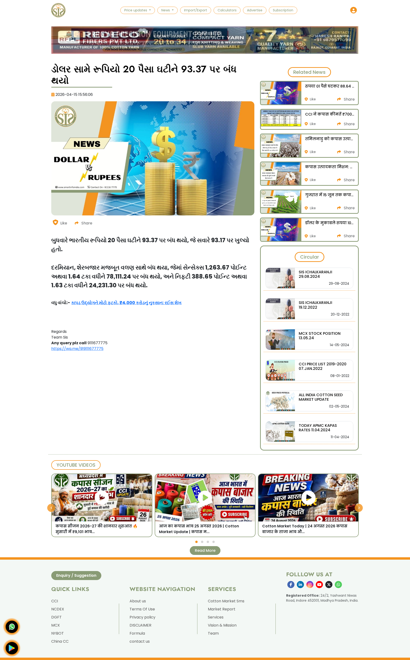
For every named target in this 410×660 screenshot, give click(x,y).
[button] (353, 10)
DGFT (56, 617)
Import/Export (195, 10)
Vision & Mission (222, 625)
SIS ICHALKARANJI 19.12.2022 (315, 305)
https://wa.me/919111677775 (77, 348)
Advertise (254, 10)
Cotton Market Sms (226, 601)
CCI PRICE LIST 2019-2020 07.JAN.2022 (322, 366)
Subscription (283, 10)
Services (216, 617)
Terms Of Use (142, 609)
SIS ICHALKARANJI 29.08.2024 (315, 274)
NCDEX (57, 609)
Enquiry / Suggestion (76, 575)
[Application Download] (12, 648)
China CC (60, 641)
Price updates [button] (136, 10)
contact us (140, 641)
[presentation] (51, 508)
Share (86, 223)
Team (213, 633)
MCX (55, 625)
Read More (205, 550)
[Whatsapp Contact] (12, 627)
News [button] (166, 10)
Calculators (227, 10)
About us (138, 601)
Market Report (221, 609)
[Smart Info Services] (58, 10)
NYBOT (57, 633)
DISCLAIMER (140, 625)
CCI (54, 601)
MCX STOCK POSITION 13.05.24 (319, 336)
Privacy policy (142, 617)
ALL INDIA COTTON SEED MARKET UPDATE (321, 397)
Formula (137, 633)
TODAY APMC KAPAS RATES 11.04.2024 (318, 428)
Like (63, 223)
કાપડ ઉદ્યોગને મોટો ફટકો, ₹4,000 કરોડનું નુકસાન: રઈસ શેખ (126, 303)
